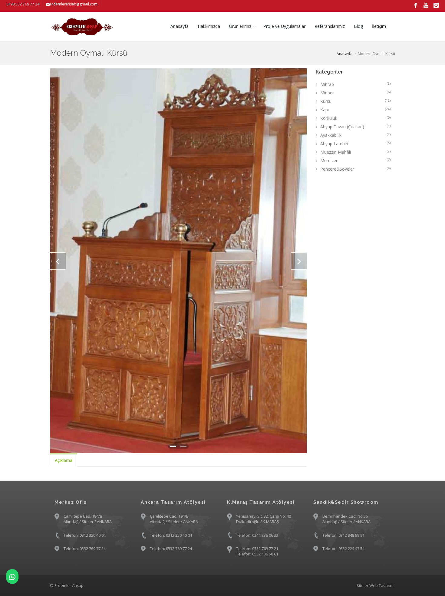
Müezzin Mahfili (355, 152)
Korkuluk (355, 118)
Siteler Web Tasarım (375, 585)
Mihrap (355, 84)
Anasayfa (179, 26)
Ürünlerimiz (240, 26)
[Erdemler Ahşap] (12, 576)
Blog (358, 26)
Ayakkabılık (355, 135)
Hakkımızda (209, 26)
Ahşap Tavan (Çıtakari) (355, 126)
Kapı (355, 109)
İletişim (379, 26)
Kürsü (355, 101)
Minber (355, 93)
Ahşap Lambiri (355, 143)
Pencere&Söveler (355, 169)
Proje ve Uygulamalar (284, 26)
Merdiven (355, 160)
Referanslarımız (330, 26)
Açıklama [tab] (63, 460)
